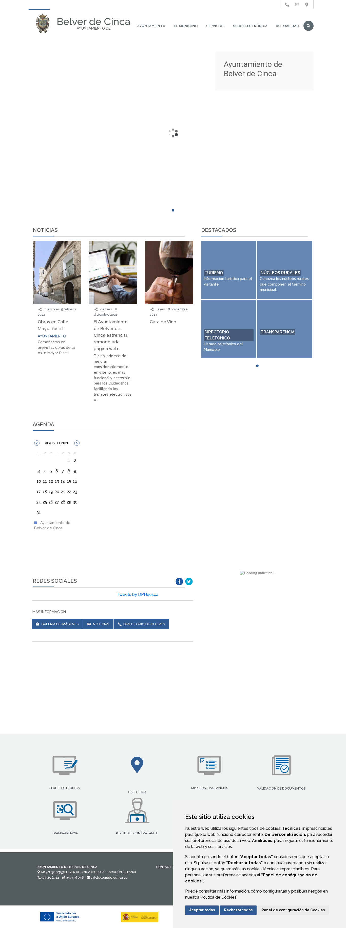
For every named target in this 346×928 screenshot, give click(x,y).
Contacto (165, 867)
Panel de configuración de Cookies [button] (293, 910)
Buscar (308, 26)
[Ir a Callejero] (306, 4)
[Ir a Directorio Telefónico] (287, 4)
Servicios (215, 26)
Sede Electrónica (250, 26)
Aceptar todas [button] (202, 910)
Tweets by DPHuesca (137, 594)
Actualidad (287, 26)
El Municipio (186, 26)
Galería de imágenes (60, 624)
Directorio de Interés (144, 624)
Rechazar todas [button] (238, 910)
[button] (37, 443)
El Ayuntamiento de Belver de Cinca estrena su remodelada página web (111, 335)
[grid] (57, 484)
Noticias (100, 624)
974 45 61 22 (50, 877)
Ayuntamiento (151, 26)
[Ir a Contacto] (297, 4)
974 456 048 (74, 877)
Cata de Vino (163, 321)
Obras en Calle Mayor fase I (53, 325)
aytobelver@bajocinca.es (108, 877)
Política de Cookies (218, 897)
